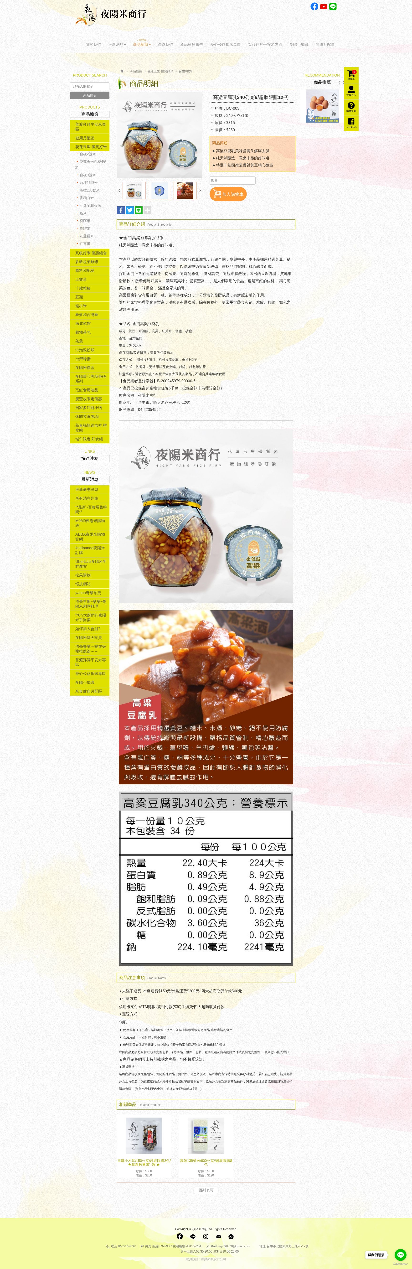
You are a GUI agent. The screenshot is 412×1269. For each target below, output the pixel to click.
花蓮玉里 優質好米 (91, 147)
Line (333, 6)
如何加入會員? (87, 629)
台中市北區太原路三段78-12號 (288, 1246)
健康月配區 (84, 138)
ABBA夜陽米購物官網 (90, 536)
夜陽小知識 (84, 682)
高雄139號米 (90, 190)
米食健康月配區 (88, 691)
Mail (218, 1236)
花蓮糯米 (87, 236)
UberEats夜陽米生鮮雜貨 (91, 563)
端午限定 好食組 (89, 439)
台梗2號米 (88, 154)
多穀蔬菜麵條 (86, 262)
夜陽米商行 (111, 14)
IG (205, 1236)
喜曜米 (85, 221)
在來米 (85, 244)
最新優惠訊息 (86, 489)
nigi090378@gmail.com (234, 1246)
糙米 (83, 213)
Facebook (314, 6)
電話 (114, 1246)
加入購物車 (233, 194)
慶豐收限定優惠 (88, 399)
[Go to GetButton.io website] (400, 1264)
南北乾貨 (83, 323)
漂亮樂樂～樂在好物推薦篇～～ (90, 648)
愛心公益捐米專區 (90, 674)
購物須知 (351, 111)
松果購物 (83, 575)
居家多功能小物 (88, 408)
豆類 (79, 297)
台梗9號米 (88, 175)
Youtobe (323, 6)
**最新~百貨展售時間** (91, 509)
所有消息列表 (86, 498)
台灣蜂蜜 (83, 359)
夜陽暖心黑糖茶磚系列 (90, 378)
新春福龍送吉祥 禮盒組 (91, 427)
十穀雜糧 (83, 288)
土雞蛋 (81, 279)
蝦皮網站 (83, 584)
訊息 (231, 1236)
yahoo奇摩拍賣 (88, 593)
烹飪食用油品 (86, 390)
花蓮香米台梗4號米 (91, 164)
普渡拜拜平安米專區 (90, 126)
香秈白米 (87, 198)
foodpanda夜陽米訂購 (90, 550)
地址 (262, 1246)
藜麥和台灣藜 (86, 315)
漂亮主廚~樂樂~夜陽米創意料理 (90, 604)
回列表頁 (206, 1190)
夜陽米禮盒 (84, 368)
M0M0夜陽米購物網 (90, 523)
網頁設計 (192, 1259)
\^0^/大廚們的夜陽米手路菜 (90, 617)
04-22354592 (127, 1246)
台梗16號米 (89, 183)
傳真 (148, 1246)
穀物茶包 (83, 332)
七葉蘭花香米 (90, 205)
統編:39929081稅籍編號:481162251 (176, 1246)
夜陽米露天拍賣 (88, 638)
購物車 (351, 75)
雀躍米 (85, 228)
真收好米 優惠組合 (91, 253)
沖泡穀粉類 (84, 350)
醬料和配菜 (84, 271)
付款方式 (129, 998)
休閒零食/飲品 (87, 416)
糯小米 (81, 306)
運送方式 (129, 1014)
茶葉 (79, 341)
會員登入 (351, 94)
